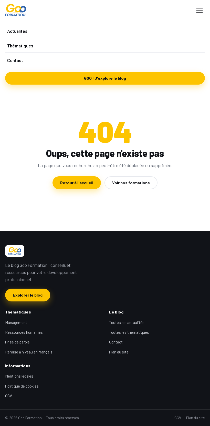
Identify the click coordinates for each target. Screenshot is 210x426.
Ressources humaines (24, 332)
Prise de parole (17, 342)
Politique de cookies (22, 386)
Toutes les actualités (126, 322)
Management (16, 322)
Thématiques (20, 45)
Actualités (17, 31)
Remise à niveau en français (28, 352)
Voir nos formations (131, 182)
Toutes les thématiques (129, 332)
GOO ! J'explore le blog (105, 78)
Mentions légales (19, 376)
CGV (8, 395)
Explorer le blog (28, 294)
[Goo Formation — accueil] (15, 10)
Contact (15, 60)
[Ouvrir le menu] (199, 10)
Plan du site (119, 352)
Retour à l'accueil (76, 182)
